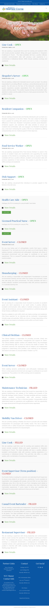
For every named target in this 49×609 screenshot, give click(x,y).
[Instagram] (40, 567)
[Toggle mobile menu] (46, 8)
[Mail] (42, 567)
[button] (24, 65)
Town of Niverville (9, 567)
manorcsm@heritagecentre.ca (9, 590)
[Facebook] (38, 567)
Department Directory (24, 598)
